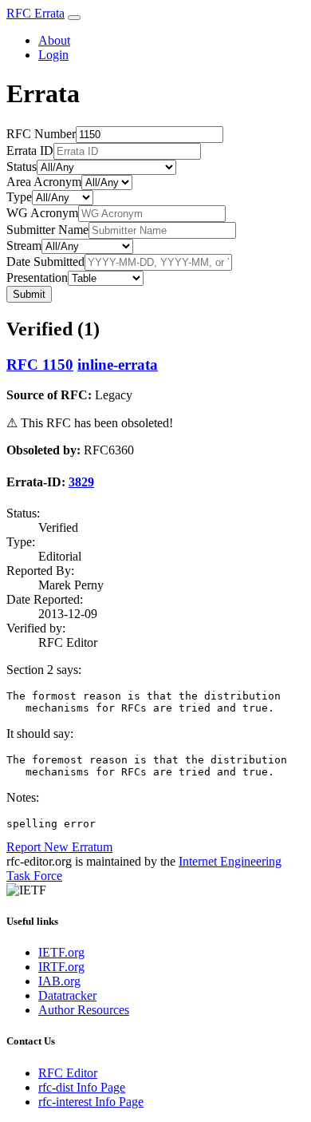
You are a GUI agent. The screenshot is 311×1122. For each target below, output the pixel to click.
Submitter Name (47, 229)
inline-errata (117, 364)
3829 (81, 482)
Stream (23, 245)
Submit (29, 294)
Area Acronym (43, 181)
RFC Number (41, 134)
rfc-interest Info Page (91, 1101)
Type (19, 197)
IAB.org (59, 981)
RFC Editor (67, 1073)
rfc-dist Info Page (81, 1087)
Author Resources (83, 1010)
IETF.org (61, 952)
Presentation (37, 277)
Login (53, 54)
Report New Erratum (59, 847)
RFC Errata (35, 13)
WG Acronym (42, 213)
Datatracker (67, 995)
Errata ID (29, 150)
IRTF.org (61, 966)
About (54, 40)
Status (21, 166)
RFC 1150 (39, 364)
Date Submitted (45, 261)
